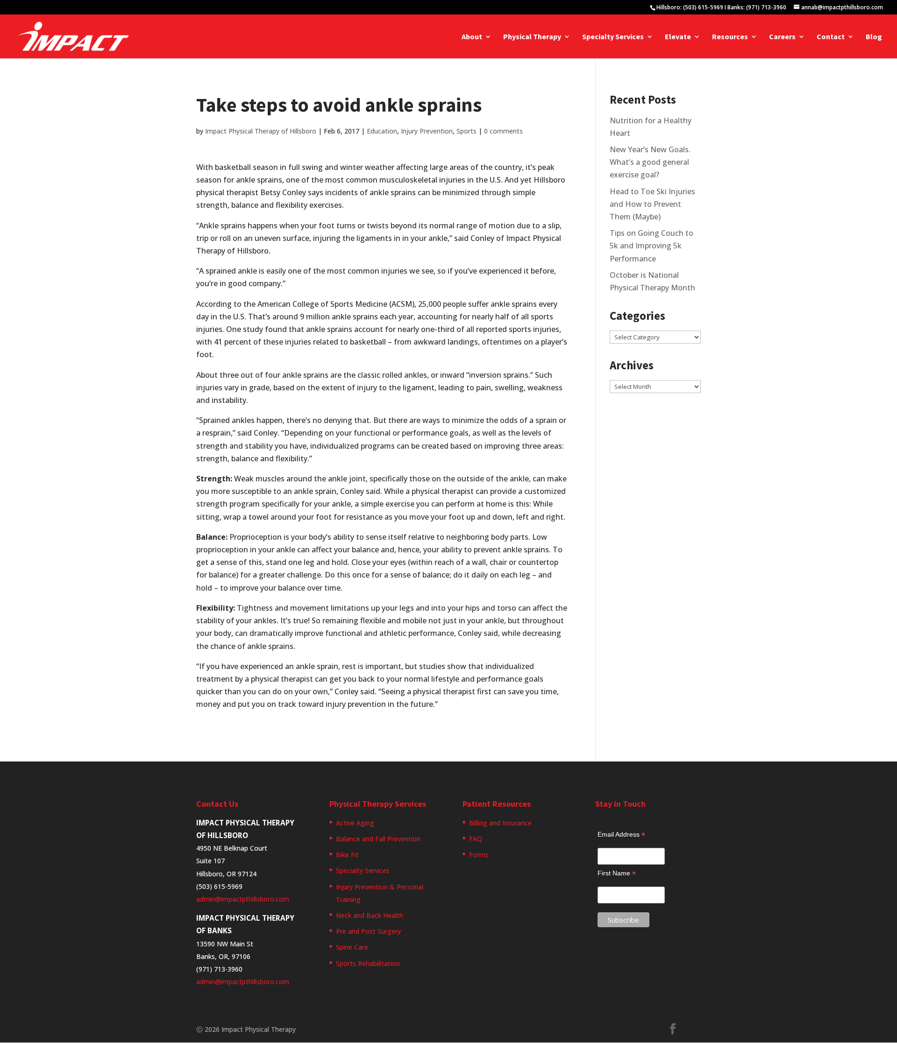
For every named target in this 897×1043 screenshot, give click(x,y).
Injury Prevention (427, 131)
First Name (617, 873)
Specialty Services (613, 37)
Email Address (621, 834)
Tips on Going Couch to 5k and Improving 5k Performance (651, 245)
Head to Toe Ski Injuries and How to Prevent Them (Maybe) (652, 204)
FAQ (475, 838)
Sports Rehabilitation (368, 963)
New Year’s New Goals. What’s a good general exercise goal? (650, 162)
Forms (479, 854)
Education (382, 131)
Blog (874, 37)
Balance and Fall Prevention (378, 838)
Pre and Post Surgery (368, 931)
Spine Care (352, 947)
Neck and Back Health (369, 915)
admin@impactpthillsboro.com (242, 899)
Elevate (678, 37)
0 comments (503, 131)
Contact (831, 37)
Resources (730, 37)
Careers (782, 37)
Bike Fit (347, 854)
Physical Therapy (532, 37)
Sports (466, 131)
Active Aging (355, 822)
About (472, 37)
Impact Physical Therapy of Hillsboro (260, 131)
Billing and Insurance (500, 822)
